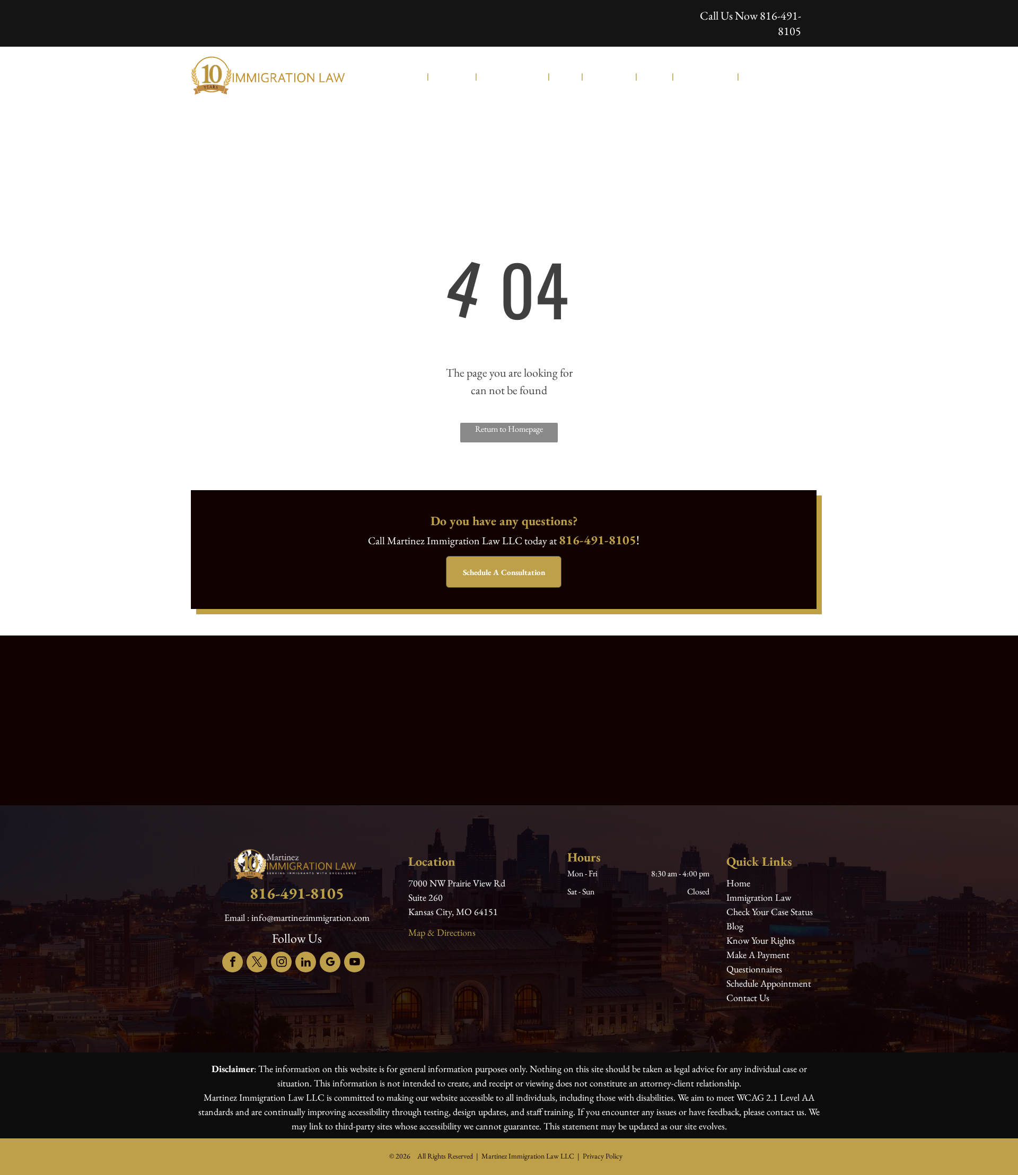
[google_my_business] (330, 963)
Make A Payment (757, 954)
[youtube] (354, 963)
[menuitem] (415, 76)
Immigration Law (758, 897)
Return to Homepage (509, 428)
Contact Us (747, 997)
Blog (734, 926)
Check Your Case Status (769, 912)
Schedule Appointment (768, 983)
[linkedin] (305, 963)
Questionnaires (754, 969)
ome (742, 883)
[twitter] (257, 963)
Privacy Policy (602, 1156)
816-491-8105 (780, 23)
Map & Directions (442, 932)
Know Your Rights (760, 940)
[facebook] (232, 963)
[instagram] (281, 963)
